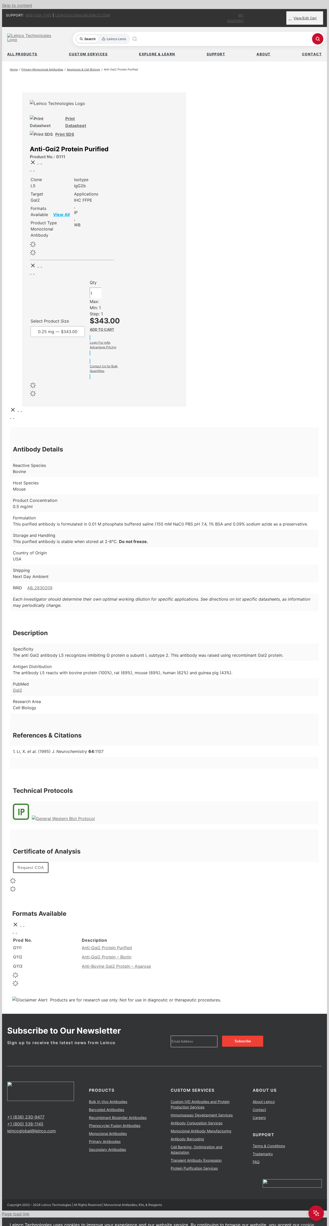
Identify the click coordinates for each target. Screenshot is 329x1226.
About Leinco (264, 1101)
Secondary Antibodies (107, 1149)
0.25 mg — (57, 331)
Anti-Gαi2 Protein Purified (107, 947)
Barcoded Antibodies (106, 1109)
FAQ (256, 1162)
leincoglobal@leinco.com (82, 15)
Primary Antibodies (105, 1141)
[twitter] (17, 1107)
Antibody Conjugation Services (196, 1123)
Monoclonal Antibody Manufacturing (201, 1131)
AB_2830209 (39, 587)
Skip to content (17, 5)
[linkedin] (25, 1107)
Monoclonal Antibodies (108, 1133)
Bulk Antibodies (108, 1101)
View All (61, 214)
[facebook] (8, 1107)
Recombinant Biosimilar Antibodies (118, 1117)
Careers (259, 1117)
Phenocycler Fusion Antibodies (114, 1125)
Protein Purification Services (194, 1168)
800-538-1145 (38, 15)
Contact (259, 1109)
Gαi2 (17, 690)
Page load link (16, 1213)
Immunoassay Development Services (202, 1115)
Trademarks (263, 1154)
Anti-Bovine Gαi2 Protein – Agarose (116, 966)
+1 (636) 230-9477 (25, 1117)
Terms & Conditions (269, 1146)
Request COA (30, 867)
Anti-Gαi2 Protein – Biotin (106, 957)
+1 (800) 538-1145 (25, 1123)
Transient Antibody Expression (196, 1160)
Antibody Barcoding (187, 1139)
